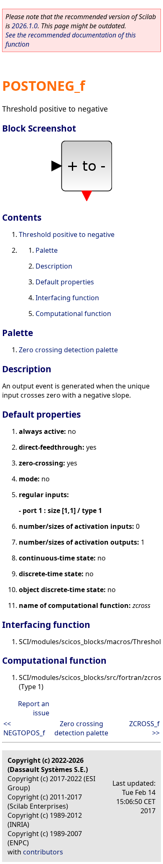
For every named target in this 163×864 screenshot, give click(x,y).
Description (54, 266)
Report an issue (33, 708)
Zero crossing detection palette (68, 349)
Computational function (73, 313)
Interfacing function (67, 297)
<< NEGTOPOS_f (24, 728)
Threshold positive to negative (67, 234)
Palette (47, 250)
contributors (43, 852)
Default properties (65, 281)
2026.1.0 (25, 25)
